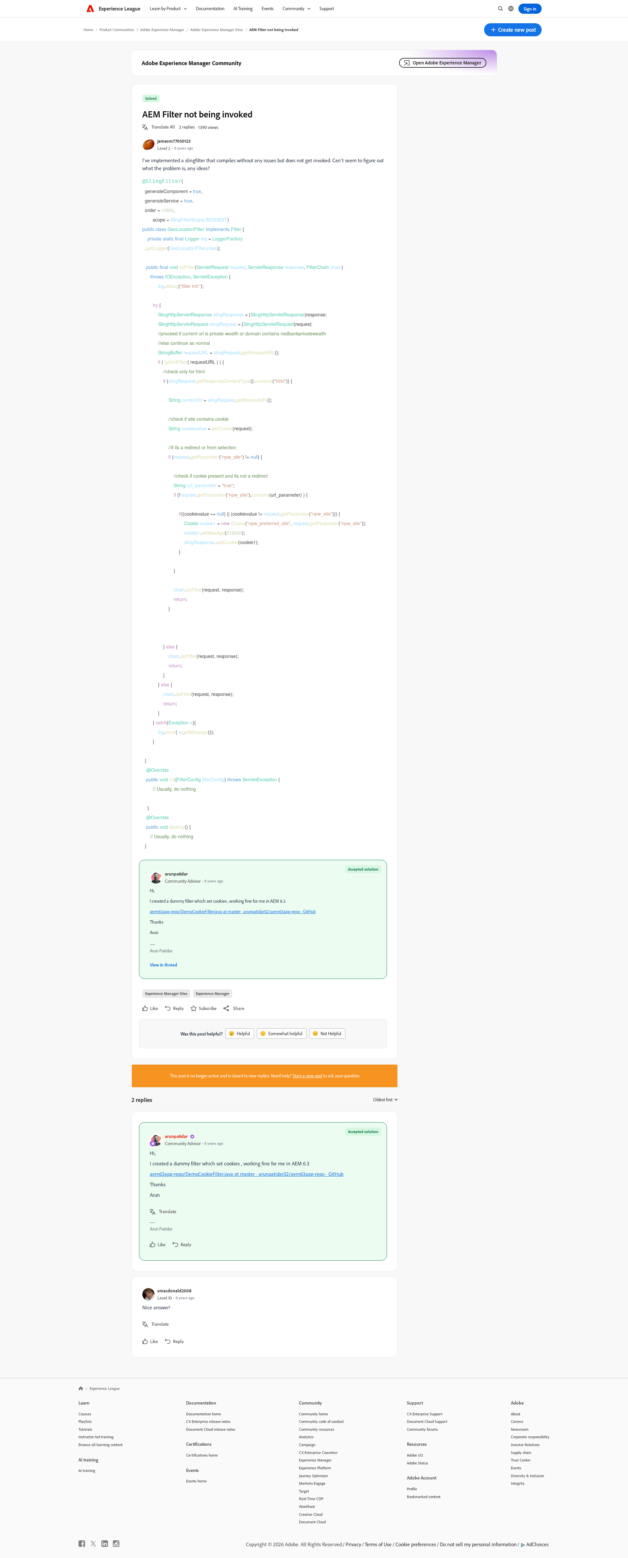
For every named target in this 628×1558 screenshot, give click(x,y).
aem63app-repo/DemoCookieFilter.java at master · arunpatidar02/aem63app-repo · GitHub (233, 911)
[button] (513, 29)
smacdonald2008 (174, 1290)
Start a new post (307, 1076)
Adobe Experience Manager (162, 29)
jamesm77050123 (174, 141)
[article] (263, 1191)
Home (88, 29)
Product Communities (116, 29)
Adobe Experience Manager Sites (216, 29)
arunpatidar (176, 873)
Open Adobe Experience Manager (447, 63)
